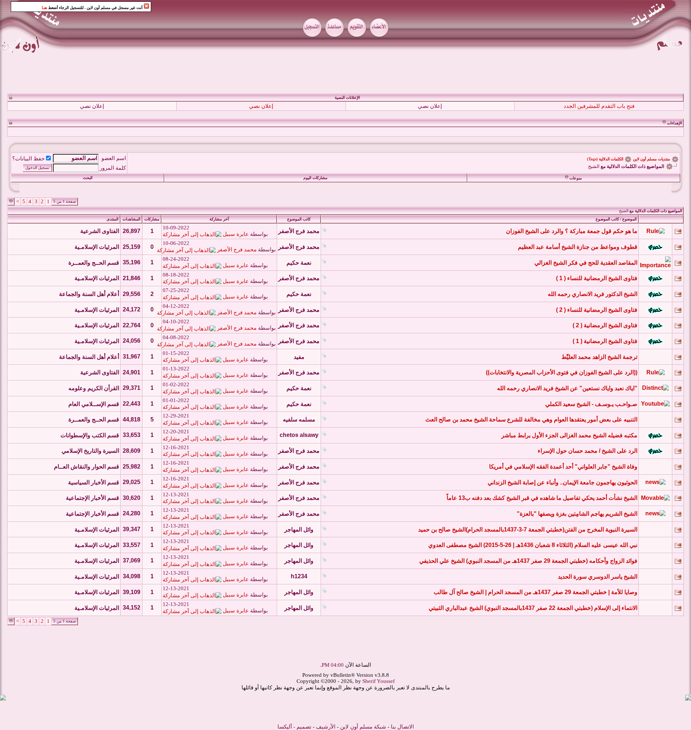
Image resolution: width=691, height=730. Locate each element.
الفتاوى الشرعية (99, 231)
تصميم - (302, 727)
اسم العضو (113, 158)
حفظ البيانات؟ (28, 158)
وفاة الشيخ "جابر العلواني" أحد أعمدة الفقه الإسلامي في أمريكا (563, 467)
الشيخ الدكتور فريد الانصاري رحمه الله (592, 294)
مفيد (299, 357)
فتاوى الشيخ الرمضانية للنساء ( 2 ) (596, 310)
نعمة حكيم (298, 263)
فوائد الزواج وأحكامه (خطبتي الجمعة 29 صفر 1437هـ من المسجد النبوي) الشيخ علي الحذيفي (528, 561)
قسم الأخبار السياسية (93, 482)
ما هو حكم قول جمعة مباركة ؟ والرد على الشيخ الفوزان (571, 231)
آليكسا (284, 727)
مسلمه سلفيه (299, 419)
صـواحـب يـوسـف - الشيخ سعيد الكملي (591, 404)
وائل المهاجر (298, 529)
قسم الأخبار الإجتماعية (92, 498)
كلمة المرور (113, 168)
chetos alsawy (299, 435)
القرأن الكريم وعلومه (93, 388)
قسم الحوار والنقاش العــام (86, 467)
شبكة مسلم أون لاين (363, 727)
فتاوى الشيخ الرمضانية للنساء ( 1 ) (596, 278)
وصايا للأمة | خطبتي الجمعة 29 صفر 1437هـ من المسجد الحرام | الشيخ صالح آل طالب (535, 592)
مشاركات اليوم (315, 178)
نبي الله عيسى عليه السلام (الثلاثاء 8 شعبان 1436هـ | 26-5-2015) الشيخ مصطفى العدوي (532, 545)
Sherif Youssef (378, 681)
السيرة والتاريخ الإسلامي (90, 451)
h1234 (299, 576)
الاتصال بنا (402, 727)
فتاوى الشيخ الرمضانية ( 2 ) (605, 325)
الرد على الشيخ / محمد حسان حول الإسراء (587, 451)
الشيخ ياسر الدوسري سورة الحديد (597, 577)
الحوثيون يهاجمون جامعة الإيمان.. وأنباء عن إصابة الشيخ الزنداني (562, 482)
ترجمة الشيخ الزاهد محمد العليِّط (599, 357)
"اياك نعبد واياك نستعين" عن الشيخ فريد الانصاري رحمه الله (567, 388)
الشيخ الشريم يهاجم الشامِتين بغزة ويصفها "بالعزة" (577, 514)
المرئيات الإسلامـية (96, 247)
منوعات (575, 178)
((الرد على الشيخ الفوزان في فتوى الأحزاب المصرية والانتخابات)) (561, 372)
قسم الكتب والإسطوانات (89, 435)
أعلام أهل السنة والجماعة (89, 294)
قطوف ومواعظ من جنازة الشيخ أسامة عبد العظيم (577, 247)
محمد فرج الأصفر (299, 231)
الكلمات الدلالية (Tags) (605, 159)
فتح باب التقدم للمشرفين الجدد (599, 106)
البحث (87, 178)
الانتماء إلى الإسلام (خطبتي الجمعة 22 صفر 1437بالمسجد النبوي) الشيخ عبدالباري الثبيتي (533, 608)
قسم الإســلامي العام (93, 404)
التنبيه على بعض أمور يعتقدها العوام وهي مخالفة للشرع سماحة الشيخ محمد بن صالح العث (531, 419)
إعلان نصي (430, 106)
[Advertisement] (345, 73)
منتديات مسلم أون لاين (651, 159)
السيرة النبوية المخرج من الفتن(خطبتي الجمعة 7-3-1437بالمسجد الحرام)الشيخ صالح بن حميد (527, 529)
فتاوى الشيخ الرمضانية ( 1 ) (605, 341)
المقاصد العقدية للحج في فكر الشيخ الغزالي (585, 263)
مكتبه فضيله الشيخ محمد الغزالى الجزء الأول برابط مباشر (569, 435)
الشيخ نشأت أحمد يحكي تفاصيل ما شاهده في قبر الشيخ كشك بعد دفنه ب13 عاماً (542, 498)
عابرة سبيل (236, 234)
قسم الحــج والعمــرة (93, 263)
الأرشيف (325, 727)
